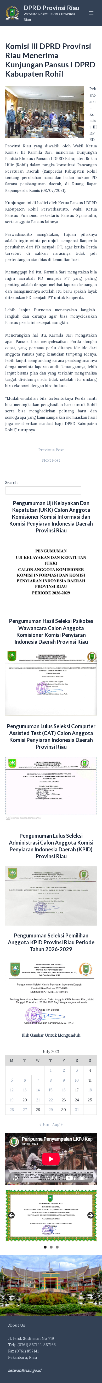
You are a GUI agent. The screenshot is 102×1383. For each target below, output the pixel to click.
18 (90, 1089)
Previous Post (51, 450)
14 (38, 1089)
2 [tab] (51, 1247)
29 (51, 1109)
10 (77, 1080)
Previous (12, 1216)
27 (25, 1109)
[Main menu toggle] (91, 12)
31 (77, 1109)
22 (51, 1099)
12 (12, 1089)
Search (11, 482)
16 (64, 1089)
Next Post (51, 460)
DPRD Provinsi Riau (52, 7)
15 (51, 1089)
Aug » (57, 1124)
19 (12, 1099)
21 (38, 1099)
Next (90, 1216)
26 (12, 1109)
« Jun (44, 1124)
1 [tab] (45, 1247)
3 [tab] (57, 1247)
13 (25, 1089)
